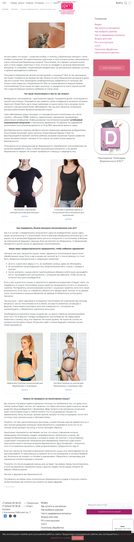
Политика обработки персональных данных (53, 529)
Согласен (78, 537)
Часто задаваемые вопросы (110, 35)
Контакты (57, 3)
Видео (98, 24)
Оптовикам (39, 3)
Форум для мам (103, 38)
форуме (58, 482)
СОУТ (97, 46)
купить (25, 216)
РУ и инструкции (104, 42)
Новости (48, 3)
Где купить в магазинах (107, 28)
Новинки (29, 3)
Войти (119, 3)
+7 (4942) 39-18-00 (11, 503)
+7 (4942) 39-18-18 (11, 506)
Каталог (21, 3)
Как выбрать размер (106, 31)
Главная (13, 3)
